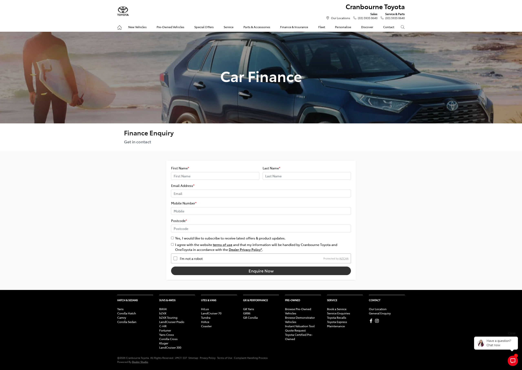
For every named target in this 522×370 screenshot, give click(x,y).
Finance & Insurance (294, 27)
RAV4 (163, 309)
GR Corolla (250, 317)
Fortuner (165, 330)
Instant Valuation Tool (300, 326)
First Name (180, 168)
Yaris (120, 309)
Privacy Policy (208, 357)
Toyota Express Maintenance (337, 324)
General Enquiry (380, 313)
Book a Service (336, 309)
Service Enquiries (338, 313)
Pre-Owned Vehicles (171, 27)
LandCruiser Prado (171, 322)
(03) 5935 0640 (367, 18)
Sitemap (193, 357)
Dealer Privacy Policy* (245, 249)
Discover (367, 27)
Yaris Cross (166, 335)
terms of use (222, 244)
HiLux (205, 309)
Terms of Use (224, 357)
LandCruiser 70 (211, 313)
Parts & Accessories (256, 27)
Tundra (205, 317)
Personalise (343, 27)
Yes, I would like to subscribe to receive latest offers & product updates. (230, 238)
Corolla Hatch (126, 313)
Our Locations (340, 18)
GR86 (246, 313)
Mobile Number (184, 203)
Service (228, 27)
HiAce (205, 322)
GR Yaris (248, 309)
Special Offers (204, 27)
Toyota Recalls (336, 317)
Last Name (271, 168)
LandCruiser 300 (170, 347)
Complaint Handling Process (251, 357)
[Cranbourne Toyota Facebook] (372, 321)
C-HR (163, 326)
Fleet (321, 27)
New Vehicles (137, 27)
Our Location (378, 309)
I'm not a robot (191, 258)
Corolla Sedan (126, 322)
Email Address (183, 185)
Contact (388, 27)
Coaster (206, 326)
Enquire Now (261, 270)
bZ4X (162, 313)
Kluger (163, 343)
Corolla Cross (168, 339)
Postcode (179, 220)
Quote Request (295, 330)
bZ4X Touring (168, 317)
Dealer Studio (140, 361)
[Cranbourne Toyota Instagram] (378, 321)
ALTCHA (343, 258)
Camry (121, 317)
